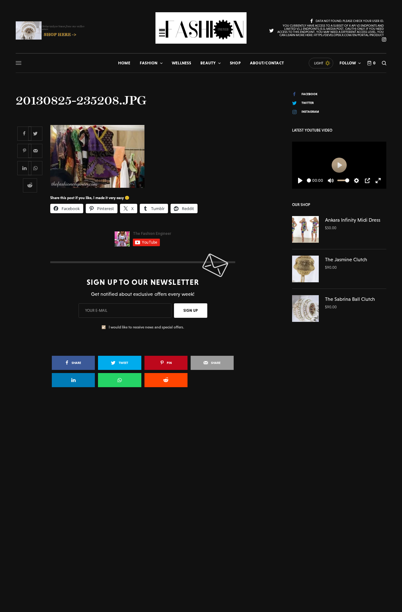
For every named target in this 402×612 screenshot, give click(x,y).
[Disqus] (201, 482)
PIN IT (146, 156)
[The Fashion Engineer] (201, 28)
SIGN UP (190, 310)
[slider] (309, 180)
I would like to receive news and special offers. (146, 327)
